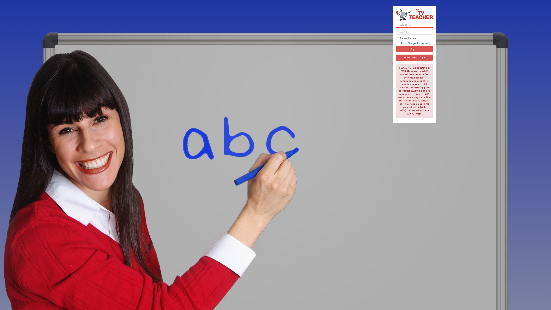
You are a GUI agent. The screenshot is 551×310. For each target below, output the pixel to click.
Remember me (408, 38)
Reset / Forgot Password (414, 43)
